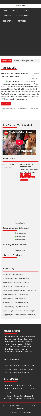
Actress (7, 274)
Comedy (8, 339)
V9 (2, 111)
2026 (6, 366)
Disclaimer (18, 399)
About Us (27, 396)
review (18, 311)
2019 (6, 369)
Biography (31, 337)
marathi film (8, 298)
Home (9, 396)
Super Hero (24, 349)
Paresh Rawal (8, 307)
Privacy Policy (29, 399)
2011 (10, 373)
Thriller (26, 351)
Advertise (7, 399)
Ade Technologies (25, 413)
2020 (32, 366)
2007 (28, 373)
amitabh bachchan (10, 278)
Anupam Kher (24, 278)
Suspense (18, 351)
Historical (29, 341)
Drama (20, 339)
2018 (10, 369)
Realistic (28, 344)
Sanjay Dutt (8, 315)
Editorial (34, 78)
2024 (15, 366)
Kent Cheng (30, 108)
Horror (7, 344)
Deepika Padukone (22, 286)
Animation (23, 337)
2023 (19, 366)
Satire (24, 346)
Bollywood (7, 282)
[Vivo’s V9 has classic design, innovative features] (13, 82)
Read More (6, 103)
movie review (20, 298)
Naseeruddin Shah (22, 302)
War (31, 351)
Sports (17, 349)
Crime (14, 339)
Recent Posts (9, 158)
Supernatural (9, 351)
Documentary (28, 339)
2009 (19, 373)
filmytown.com (19, 290)
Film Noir (21, 341)
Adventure (14, 337)
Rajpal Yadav (8, 311)
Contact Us (18, 396)
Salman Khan (29, 311)
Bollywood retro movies (22, 282)
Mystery (20, 344)
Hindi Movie (32, 290)
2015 (24, 369)
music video (8, 302)
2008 (24, 373)
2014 (28, 369)
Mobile (36, 108)
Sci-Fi (29, 346)
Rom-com (8, 346)
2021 (28, 366)
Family (7, 341)
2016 (19, 369)
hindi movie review (10, 294)
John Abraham (24, 294)
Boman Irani (8, 286)
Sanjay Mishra (20, 315)
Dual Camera (22, 108)
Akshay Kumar (18, 274)
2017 (15, 369)
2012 (6, 373)
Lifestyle (12, 108)
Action (7, 337)
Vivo (4, 111)
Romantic (17, 346)
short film (32, 315)
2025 (10, 366)
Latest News (6, 108)
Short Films (9, 349)
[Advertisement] (20, 47)
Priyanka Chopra (22, 307)
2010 (15, 373)
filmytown (7, 290)
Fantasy (14, 341)
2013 (32, 369)
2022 (24, 366)
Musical (13, 344)
